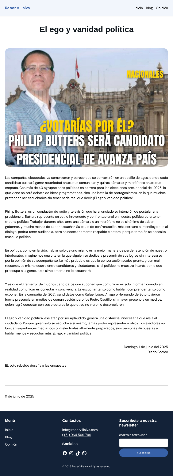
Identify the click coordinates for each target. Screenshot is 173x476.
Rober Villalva (17, 7)
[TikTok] (77, 453)
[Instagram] (71, 453)
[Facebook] (64, 453)
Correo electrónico (133, 435)
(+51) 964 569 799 (76, 435)
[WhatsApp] (84, 453)
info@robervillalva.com (80, 430)
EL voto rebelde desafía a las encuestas (35, 365)
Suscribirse (143, 452)
